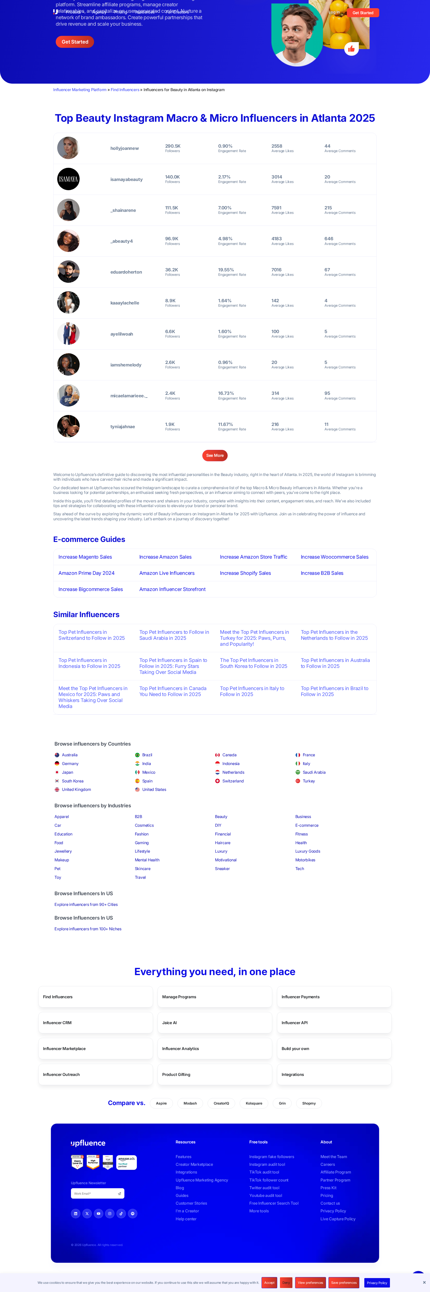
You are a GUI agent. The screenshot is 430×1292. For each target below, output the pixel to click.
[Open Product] (83, 12)
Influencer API (295, 1022)
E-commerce (307, 825)
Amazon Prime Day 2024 (86, 573)
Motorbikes (305, 859)
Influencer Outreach (61, 1074)
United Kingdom (76, 789)
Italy (306, 763)
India (146, 763)
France (309, 754)
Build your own (295, 1048)
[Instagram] (109, 1213)
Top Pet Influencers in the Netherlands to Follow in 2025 (334, 635)
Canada (229, 754)
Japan (67, 772)
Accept (269, 1283)
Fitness (301, 833)
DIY (218, 825)
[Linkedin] (75, 1213)
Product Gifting (176, 1074)
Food (58, 842)
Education (63, 833)
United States (154, 789)
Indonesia (231, 763)
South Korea (72, 780)
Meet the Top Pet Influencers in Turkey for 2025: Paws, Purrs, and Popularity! (254, 638)
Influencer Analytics (180, 1048)
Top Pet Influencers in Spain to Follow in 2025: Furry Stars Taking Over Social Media (173, 666)
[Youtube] (98, 1213)
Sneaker (222, 868)
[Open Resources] (157, 12)
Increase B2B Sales (322, 573)
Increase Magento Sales (85, 557)
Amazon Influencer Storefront (172, 589)
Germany (70, 763)
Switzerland (233, 780)
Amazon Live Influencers (167, 573)
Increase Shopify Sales (245, 573)
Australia (70, 754)
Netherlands (233, 772)
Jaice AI (169, 1022)
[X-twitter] (87, 1213)
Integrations (293, 1074)
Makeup (61, 859)
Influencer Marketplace (64, 1048)
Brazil (147, 754)
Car (57, 825)
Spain (147, 780)
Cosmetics (144, 825)
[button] (425, 1282)
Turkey (309, 780)
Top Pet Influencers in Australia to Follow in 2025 (335, 663)
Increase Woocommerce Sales (335, 557)
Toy (57, 877)
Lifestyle (142, 851)
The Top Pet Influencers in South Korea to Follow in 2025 (253, 663)
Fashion (142, 833)
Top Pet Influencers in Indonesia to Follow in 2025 (89, 663)
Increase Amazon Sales (165, 557)
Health (301, 842)
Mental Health (147, 859)
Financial (223, 833)
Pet (57, 868)
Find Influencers (125, 89)
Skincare (143, 868)
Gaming (142, 842)
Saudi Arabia (314, 772)
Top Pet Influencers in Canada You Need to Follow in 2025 (173, 691)
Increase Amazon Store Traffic (253, 557)
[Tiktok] (121, 1213)
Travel (140, 877)
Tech (299, 868)
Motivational (226, 859)
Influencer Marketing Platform (80, 89)
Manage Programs (179, 996)
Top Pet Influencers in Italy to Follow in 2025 (252, 691)
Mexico (149, 772)
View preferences (310, 1283)
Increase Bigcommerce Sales (90, 589)
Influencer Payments (301, 996)
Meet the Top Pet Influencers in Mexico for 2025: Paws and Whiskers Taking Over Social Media (93, 697)
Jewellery (63, 851)
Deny (286, 1283)
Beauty (221, 816)
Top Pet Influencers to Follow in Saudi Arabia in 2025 (174, 635)
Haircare (222, 842)
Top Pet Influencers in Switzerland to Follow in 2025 (91, 635)
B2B (138, 816)
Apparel (61, 816)
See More (215, 455)
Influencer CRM (57, 1022)
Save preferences (344, 1283)
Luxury (221, 851)
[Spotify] (132, 1213)
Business (303, 816)
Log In (334, 11)
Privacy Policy (377, 1283)
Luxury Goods (307, 851)
